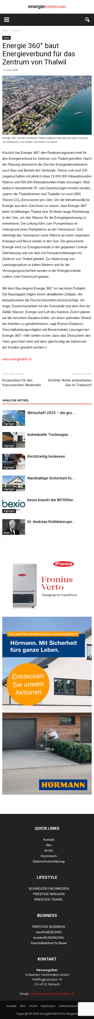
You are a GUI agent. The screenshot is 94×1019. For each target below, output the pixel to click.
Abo (49, 845)
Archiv (48, 850)
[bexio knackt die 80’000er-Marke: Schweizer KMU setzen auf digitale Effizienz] (13, 505)
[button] (87, 20)
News (6, 37)
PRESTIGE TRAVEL (48, 899)
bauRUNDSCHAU (49, 932)
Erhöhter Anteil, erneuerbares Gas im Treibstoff (70, 382)
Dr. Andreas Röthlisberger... (51, 521)
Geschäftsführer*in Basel (49, 943)
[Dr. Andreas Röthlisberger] (13, 527)
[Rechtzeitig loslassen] (13, 461)
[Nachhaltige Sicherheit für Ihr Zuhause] (13, 483)
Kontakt (48, 839)
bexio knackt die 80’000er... (51, 500)
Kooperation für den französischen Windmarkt (21, 382)
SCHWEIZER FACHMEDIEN (49, 888)
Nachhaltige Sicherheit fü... (50, 478)
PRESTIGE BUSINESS (48, 926)
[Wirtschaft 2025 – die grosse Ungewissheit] (13, 418)
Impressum (49, 856)
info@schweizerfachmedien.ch (51, 994)
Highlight (9, 423)
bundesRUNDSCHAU (48, 937)
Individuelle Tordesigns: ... (50, 434)
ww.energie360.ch (18, 359)
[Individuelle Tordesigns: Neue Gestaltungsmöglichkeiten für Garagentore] (13, 440)
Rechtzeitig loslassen (46, 456)
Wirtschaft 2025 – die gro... (51, 412)
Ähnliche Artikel (15, 400)
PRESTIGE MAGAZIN (49, 894)
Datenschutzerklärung (49, 861)
